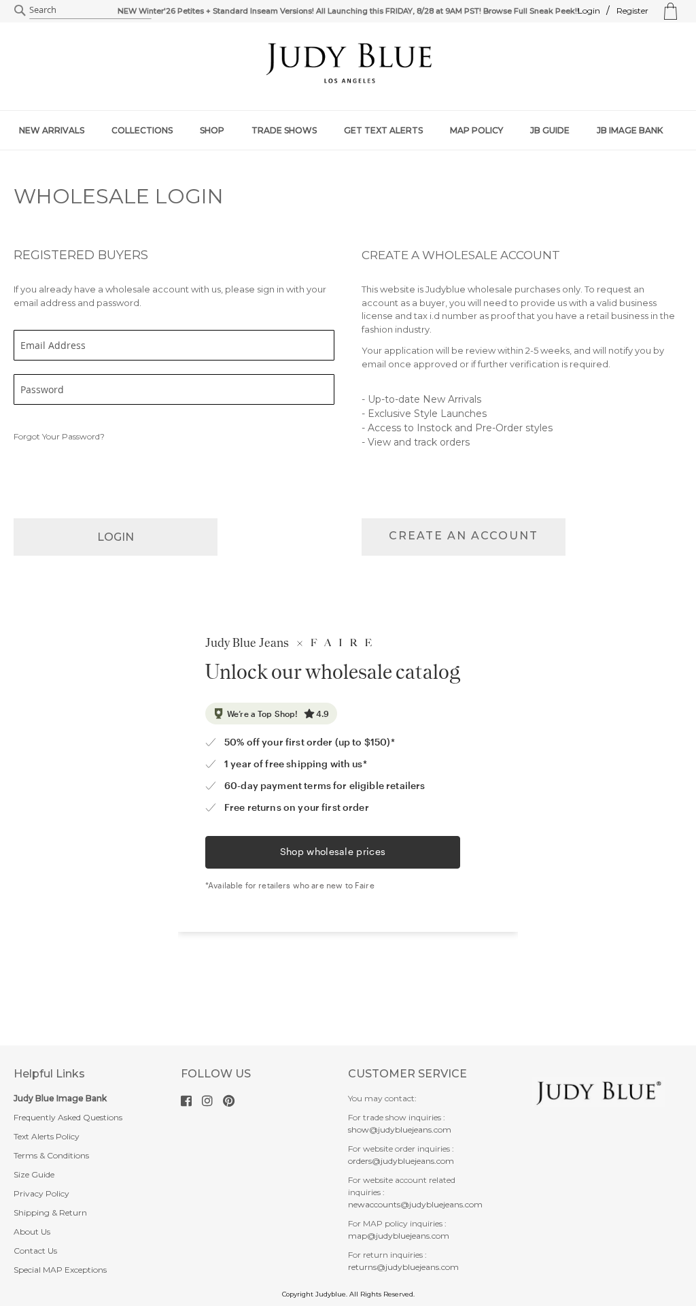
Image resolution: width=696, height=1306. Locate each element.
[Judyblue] (348, 62)
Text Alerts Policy (47, 1136)
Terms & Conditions (51, 1155)
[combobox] (90, 10)
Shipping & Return (50, 1212)
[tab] (348, 130)
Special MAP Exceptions (60, 1270)
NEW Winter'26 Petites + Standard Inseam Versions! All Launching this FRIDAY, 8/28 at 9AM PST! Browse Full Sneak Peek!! (348, 11)
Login (589, 10)
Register (632, 10)
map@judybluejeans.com (398, 1235)
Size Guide (34, 1174)
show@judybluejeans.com (399, 1129)
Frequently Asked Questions (68, 1117)
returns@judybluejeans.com (403, 1267)
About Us (32, 1231)
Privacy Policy (41, 1193)
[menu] (348, 130)
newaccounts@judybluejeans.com (415, 1204)
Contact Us (35, 1250)
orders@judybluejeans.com (401, 1161)
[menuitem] (58, 130)
